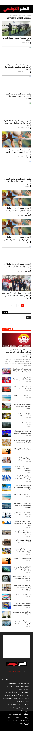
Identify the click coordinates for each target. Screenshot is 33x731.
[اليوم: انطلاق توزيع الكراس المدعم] (6, 597)
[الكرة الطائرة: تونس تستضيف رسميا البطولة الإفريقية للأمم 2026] (6, 605)
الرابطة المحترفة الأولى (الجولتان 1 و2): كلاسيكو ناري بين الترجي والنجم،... (22, 406)
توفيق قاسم (27, 98)
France (21, 689)
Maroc (27, 698)
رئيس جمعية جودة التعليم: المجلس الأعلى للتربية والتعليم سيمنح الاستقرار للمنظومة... (22, 587)
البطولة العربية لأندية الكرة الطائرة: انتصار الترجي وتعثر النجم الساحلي (17, 238)
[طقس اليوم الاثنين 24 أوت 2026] (6, 398)
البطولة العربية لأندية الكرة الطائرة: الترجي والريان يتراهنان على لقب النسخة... (17, 123)
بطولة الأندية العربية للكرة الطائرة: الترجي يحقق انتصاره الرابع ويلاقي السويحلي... (17, 181)
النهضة (10, 714)
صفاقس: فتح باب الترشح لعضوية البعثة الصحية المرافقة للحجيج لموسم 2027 (22, 532)
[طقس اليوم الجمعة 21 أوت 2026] (6, 451)
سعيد (17, 717)
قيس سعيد (11, 720)
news (16, 698)
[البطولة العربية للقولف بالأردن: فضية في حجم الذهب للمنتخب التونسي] (16, 283)
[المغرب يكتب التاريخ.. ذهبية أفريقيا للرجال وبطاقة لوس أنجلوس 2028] (6, 371)
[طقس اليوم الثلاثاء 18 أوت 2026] (6, 560)
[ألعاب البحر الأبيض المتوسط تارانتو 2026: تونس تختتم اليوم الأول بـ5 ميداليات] (6, 380)
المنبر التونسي (21, 714)
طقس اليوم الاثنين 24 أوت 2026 (22, 395)
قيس (16, 720)
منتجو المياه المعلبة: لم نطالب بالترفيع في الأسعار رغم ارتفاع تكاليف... (23, 477)
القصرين (27, 710)
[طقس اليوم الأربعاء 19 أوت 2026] (6, 497)
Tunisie (20, 701)
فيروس (20, 720)
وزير (18, 723)
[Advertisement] (16, 646)
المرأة (17, 711)
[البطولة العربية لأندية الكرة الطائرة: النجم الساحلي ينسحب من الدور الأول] (16, 198)
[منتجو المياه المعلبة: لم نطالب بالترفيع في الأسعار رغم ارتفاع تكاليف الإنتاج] (6, 478)
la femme (7, 695)
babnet (26, 683)
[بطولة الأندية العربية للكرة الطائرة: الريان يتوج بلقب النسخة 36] (16, 83)
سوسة (13, 717)
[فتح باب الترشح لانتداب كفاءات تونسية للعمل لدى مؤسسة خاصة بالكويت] (6, 523)
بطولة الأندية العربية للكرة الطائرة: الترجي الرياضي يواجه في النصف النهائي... (17, 152)
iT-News (8, 692)
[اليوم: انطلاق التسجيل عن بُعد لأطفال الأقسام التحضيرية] (6, 542)
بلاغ (29, 42)
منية (29, 356)
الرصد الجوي (11, 708)
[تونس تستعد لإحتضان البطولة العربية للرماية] (16, 28)
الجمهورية (17, 708)
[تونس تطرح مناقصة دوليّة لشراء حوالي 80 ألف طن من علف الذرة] (6, 442)
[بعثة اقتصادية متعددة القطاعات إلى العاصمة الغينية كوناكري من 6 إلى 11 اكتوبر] (6, 515)
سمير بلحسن (27, 71)
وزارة (21, 723)
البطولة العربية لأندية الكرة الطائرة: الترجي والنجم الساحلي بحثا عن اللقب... (17, 266)
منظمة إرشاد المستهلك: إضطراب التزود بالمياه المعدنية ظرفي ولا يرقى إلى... (22, 622)
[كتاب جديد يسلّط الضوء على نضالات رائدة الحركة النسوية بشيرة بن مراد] (6, 578)
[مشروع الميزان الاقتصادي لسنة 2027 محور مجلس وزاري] (6, 460)
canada (17, 686)
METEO (21, 698)
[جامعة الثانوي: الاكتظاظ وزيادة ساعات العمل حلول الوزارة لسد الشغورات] (16, 340)
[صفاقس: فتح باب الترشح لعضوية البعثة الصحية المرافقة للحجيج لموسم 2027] (6, 532)
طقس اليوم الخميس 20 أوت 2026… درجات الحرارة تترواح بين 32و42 (22, 487)
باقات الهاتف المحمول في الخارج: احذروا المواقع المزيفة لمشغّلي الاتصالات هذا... (22, 568)
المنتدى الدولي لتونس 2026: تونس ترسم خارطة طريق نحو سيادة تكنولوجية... (22, 505)
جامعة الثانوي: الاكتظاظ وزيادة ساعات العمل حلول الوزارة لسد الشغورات (18, 352)
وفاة (14, 723)
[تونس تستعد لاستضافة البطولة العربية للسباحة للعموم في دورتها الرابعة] (16, 54)
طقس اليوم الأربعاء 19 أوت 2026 (22, 494)
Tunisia (27, 701)
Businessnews (12, 683)
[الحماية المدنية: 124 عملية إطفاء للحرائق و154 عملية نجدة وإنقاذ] (6, 389)
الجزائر (22, 708)
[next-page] (11, 305)
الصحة (5, 708)
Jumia (27, 695)
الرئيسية (29, 15)
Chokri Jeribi (10, 686)
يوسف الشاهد (9, 723)
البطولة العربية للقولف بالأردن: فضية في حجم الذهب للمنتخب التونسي (16, 294)
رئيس (21, 717)
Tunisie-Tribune (21, 704)
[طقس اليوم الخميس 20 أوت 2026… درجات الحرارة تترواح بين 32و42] (6, 487)
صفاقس (9, 717)
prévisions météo (8, 698)
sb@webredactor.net (14, 671)
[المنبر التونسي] (16, 9)
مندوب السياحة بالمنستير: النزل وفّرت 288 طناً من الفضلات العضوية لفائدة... (23, 468)
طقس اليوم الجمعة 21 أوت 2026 (22, 449)
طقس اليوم (26, 720)
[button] (30, 2)
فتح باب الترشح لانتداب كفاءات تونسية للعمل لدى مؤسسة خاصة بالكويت (22, 523)
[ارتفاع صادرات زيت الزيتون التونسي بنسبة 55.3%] (6, 416)
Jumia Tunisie (18, 695)
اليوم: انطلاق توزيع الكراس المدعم (22, 594)
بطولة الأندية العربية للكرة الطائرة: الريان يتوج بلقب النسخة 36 (17, 95)
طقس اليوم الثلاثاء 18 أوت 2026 (22, 558)
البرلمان (27, 708)
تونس (26, 717)
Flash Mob (26, 689)
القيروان (22, 710)
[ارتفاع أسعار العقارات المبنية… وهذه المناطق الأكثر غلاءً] (6, 614)
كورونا (26, 723)
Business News (25, 686)
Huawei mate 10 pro (20, 692)
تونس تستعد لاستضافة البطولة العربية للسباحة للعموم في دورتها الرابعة (18, 67)
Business (20, 683)
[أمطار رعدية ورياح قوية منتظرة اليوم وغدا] (6, 425)
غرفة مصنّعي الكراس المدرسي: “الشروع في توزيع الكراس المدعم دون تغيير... (22, 550)
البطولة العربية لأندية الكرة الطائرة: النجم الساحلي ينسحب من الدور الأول (17, 210)
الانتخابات (9, 705)
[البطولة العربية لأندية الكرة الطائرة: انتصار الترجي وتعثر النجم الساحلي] (16, 227)
